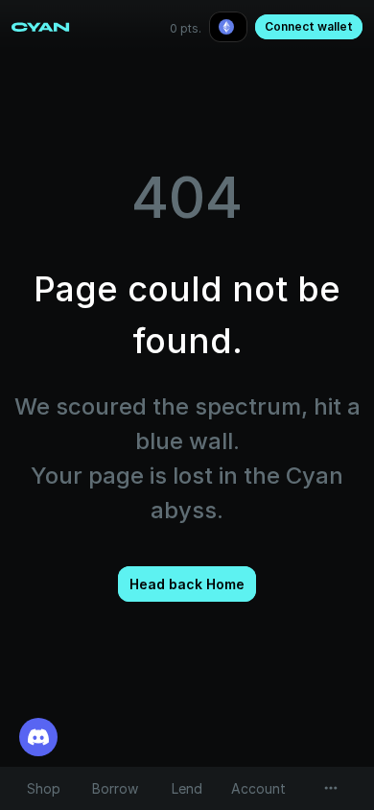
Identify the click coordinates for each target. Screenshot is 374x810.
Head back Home (187, 584)
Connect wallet (309, 26)
